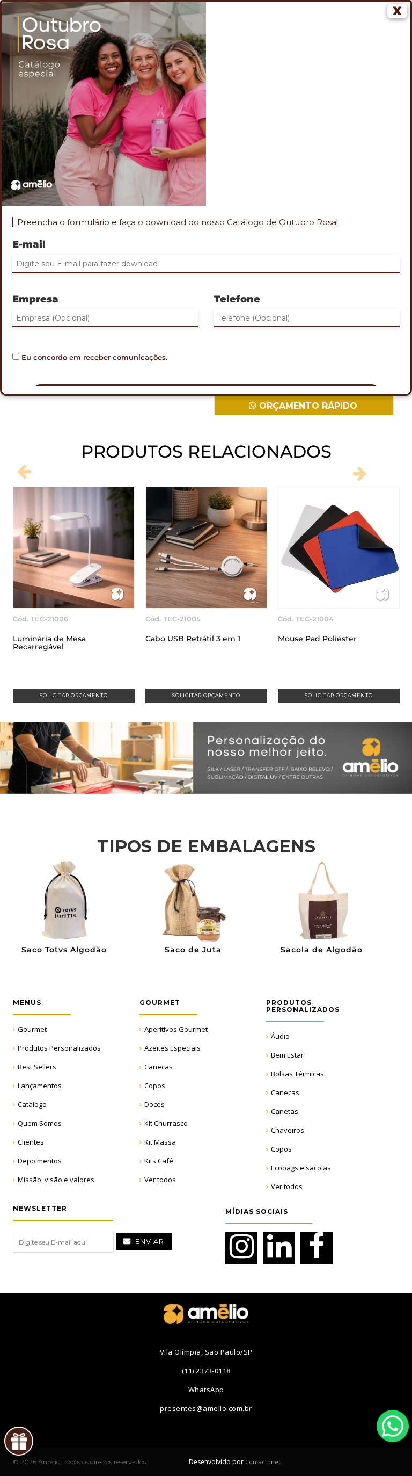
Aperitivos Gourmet (176, 1029)
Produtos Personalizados (59, 1048)
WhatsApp (393, 1426)
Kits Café (158, 1161)
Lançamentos (40, 1085)
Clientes (31, 1142)
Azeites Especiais (172, 1048)
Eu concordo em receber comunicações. (93, 357)
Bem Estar (287, 1055)
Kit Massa (160, 1142)
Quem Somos (40, 1123)
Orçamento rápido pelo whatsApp (306, 408)
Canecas (158, 1067)
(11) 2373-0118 (206, 1371)
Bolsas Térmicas (297, 1074)
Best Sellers (37, 1067)
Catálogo (32, 1104)
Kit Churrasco (166, 1123)
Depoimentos (40, 1161)
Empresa (35, 299)
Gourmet (32, 1029)
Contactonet (262, 1462)
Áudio (280, 1036)
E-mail (29, 244)
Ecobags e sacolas (301, 1168)
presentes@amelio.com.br (206, 1408)
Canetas (284, 1111)
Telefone (237, 299)
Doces (154, 1104)
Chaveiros (287, 1130)
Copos (154, 1085)
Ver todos (160, 1179)
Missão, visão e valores (56, 1179)
